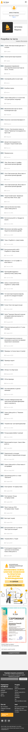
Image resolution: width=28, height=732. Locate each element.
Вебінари (3, 690)
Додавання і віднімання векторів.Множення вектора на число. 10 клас (14, 67)
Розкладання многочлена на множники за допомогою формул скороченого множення (14, 340)
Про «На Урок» (4, 706)
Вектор (2, 695)
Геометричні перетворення (12, 56)
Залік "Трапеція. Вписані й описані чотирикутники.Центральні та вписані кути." (14, 316)
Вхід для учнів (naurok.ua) (21, 706)
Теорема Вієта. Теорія (11, 538)
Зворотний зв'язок (5, 714)
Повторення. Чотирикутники (13, 486)
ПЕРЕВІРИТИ (23, 679)
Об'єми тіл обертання (11, 370)
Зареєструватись (14, 12)
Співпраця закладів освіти (5, 709)
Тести (16, 690)
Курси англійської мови (20, 701)
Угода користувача (5, 728)
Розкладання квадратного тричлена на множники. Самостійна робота (12, 549)
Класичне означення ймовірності (14, 120)
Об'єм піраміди (9, 379)
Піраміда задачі (9, 360)
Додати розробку (14, 653)
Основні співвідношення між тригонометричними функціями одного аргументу (14, 401)
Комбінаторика (9, 88)
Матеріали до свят (19, 708)
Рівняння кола (8, 153)
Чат (16, 699)
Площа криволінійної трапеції (13, 433)
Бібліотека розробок (20, 688)
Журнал (16, 687)
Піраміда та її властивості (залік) (14, 351)
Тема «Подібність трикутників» (14, 240)
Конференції (4, 692)
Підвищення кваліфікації (7, 688)
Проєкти (17, 694)
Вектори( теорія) (9, 518)
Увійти (14, 17)
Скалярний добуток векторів (13, 79)
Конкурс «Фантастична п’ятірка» (20, 711)
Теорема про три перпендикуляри (14, 423)
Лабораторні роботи (20, 692)
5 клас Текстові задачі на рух (13, 305)
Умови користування (14, 728)
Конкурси (17, 695)
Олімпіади (17, 697)
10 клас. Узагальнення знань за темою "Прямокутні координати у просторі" (15, 130)
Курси (2, 694)
